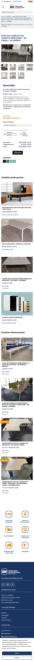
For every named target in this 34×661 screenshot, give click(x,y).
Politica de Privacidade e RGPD (10, 597)
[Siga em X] (12, 584)
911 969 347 (7, 1)
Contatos (4, 617)
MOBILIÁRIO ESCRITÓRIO (19, 16)
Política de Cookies (19, 646)
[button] (29, 47)
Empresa (3, 612)
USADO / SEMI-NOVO (7, 18)
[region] (17, 649)
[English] (32, 1)
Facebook (7, 161)
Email (14, 161)
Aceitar (17, 653)
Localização (4, 615)
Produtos (8, 16)
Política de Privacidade (9, 648)
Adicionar (17, 152)
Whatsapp (11, 161)
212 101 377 (17, 1)
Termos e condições (7, 595)
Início (2, 16)
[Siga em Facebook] (3, 584)
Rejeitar (17, 657)
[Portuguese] (29, 1)
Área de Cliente (6, 620)
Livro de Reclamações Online (10, 602)
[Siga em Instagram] (8, 584)
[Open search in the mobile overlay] (17, 12)
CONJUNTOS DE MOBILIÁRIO (22, 18)
